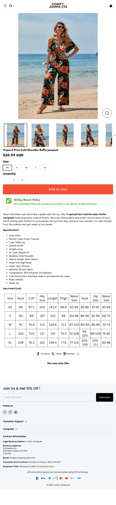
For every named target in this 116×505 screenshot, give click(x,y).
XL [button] (45, 167)
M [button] (26, 167)
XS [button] (7, 167)
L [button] (35, 167)
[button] (5, 6)
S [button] (17, 167)
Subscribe (104, 397)
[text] (58, 290)
